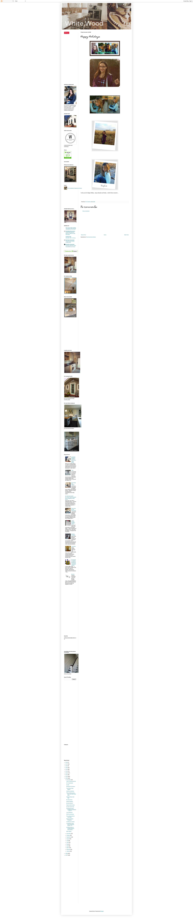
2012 (66, 772)
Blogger (102, 911)
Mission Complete (73, 535)
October (68, 835)
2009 (66, 778)
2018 (66, 762)
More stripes (68, 831)
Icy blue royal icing (70, 806)
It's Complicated (69, 783)
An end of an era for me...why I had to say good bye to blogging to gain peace (70, 498)
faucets (72, 574)
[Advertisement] (104, 223)
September (68, 837)
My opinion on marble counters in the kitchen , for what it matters (73, 562)
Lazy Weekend (69, 812)
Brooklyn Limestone (70, 244)
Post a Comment (86, 211)
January (68, 851)
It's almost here (69, 799)
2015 (66, 767)
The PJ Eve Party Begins (69, 789)
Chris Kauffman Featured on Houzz (74, 188)
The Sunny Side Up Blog (71, 227)
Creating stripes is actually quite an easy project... (70, 828)
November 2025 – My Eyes (71, 237)
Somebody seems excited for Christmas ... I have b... (71, 809)
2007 (66, 855)
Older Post (126, 234)
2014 (66, 769)
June (67, 842)
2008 (66, 853)
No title (67, 784)
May (67, 844)
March (67, 847)
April (67, 845)
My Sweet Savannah (70, 240)
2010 (66, 776)
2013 (66, 771)
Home (105, 234)
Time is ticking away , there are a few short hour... (71, 794)
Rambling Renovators (70, 231)
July (67, 840)
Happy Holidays (69, 801)
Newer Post (83, 234)
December (68, 779)
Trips (72, 470)
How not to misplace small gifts (70, 817)
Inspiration (73, 546)
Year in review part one (71, 781)
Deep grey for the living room (73, 509)
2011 (66, 774)
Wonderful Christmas (70, 786)
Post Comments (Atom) (91, 237)
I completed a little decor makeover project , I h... (70, 824)
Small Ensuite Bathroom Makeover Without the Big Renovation (70, 233)
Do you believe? (69, 803)
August (68, 838)
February (68, 849)
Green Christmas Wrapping (69, 819)
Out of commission (70, 814)
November (68, 833)
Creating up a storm (70, 821)
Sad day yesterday (70, 791)
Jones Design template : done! (73, 522)
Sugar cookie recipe (70, 805)
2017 (66, 764)
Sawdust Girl (68, 236)
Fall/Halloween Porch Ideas (71, 229)
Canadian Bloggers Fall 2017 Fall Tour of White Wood (73, 460)
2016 (66, 765)
